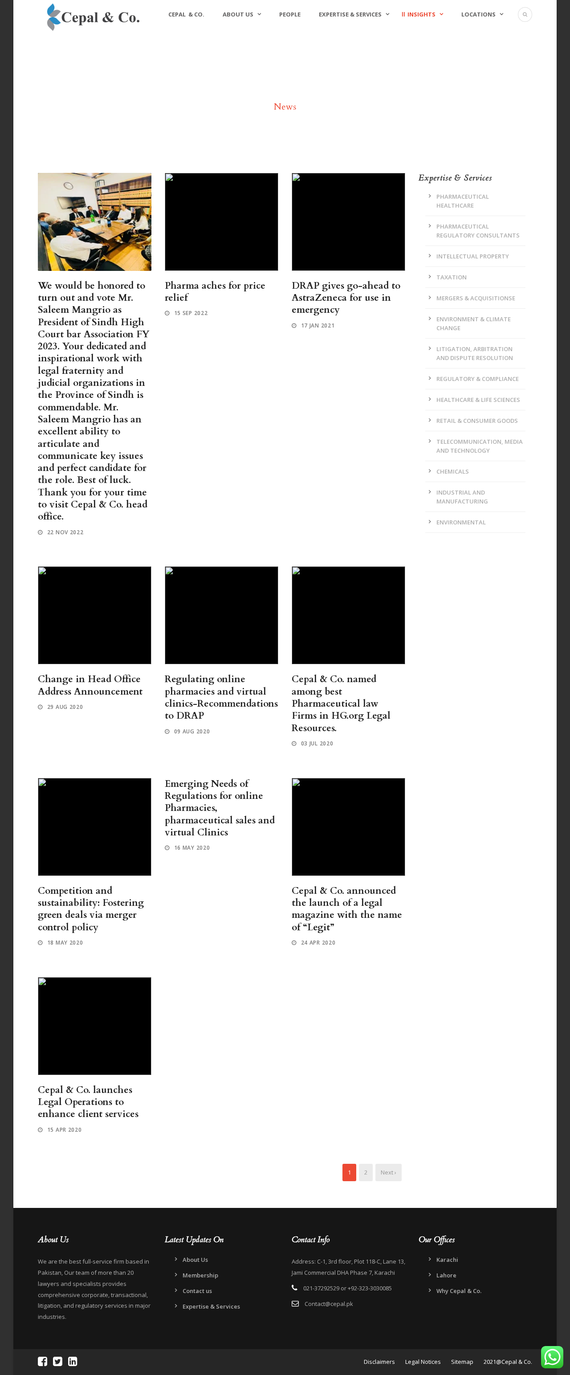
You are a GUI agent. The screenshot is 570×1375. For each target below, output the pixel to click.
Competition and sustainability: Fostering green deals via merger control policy (91, 909)
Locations (478, 14)
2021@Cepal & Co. (508, 1362)
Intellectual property (472, 256)
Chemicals (452, 471)
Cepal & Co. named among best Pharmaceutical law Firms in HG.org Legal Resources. (341, 703)
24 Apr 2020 (318, 942)
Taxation (451, 277)
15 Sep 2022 (191, 313)
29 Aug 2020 (65, 707)
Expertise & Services (350, 14)
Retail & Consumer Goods (477, 421)
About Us (238, 14)
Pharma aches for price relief (215, 291)
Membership (200, 1275)
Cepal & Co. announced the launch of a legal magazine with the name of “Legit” (347, 909)
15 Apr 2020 (64, 1130)
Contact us (197, 1291)
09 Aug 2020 (192, 731)
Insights (421, 14)
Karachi (447, 1260)
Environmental (461, 522)
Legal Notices (423, 1362)
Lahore (446, 1275)
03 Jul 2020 (317, 743)
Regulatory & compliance (477, 379)
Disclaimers (380, 1362)
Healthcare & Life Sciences (478, 400)
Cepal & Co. (186, 14)
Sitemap (462, 1362)
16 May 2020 (192, 847)
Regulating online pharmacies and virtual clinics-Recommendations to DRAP (221, 697)
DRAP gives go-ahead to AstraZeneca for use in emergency (346, 298)
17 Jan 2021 (318, 325)
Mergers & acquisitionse (475, 298)
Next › (388, 1172)
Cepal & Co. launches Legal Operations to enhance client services (88, 1102)
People (290, 14)
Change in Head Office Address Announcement (90, 685)
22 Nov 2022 (65, 532)
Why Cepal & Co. (458, 1291)
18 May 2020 (65, 942)
